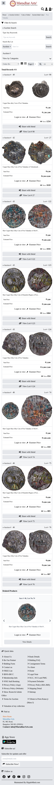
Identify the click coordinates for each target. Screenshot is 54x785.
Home (31, 671)
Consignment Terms (37, 664)
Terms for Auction (11, 699)
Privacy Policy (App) (12, 685)
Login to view (20, 117)
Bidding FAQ (34, 660)
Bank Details (34, 657)
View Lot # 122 (28, 259)
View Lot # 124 (28, 386)
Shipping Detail (35, 688)
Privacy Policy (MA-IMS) (39, 685)
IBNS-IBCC (9, 674)
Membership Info (10, 678)
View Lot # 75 (29, 521)
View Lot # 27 (29, 195)
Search (48, 37)
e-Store (32, 667)
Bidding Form (9, 664)
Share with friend (28, 126)
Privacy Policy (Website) (13, 688)
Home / (5, 15)
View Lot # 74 (29, 457)
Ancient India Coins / (38, 15)
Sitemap (32, 692)
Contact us (8, 667)
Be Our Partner (10, 660)
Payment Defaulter (36, 681)
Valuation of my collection (14, 706)
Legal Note (33, 674)
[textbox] (27, 724)
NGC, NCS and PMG (38, 678)
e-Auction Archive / (14, 15)
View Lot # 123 (28, 323)
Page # (31, 64)
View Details (27, 642)
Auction (6, 46)
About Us (8, 657)
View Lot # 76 (29, 584)
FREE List (8, 671)
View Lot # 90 (29, 132)
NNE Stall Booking (11, 681)
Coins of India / (26, 15)
